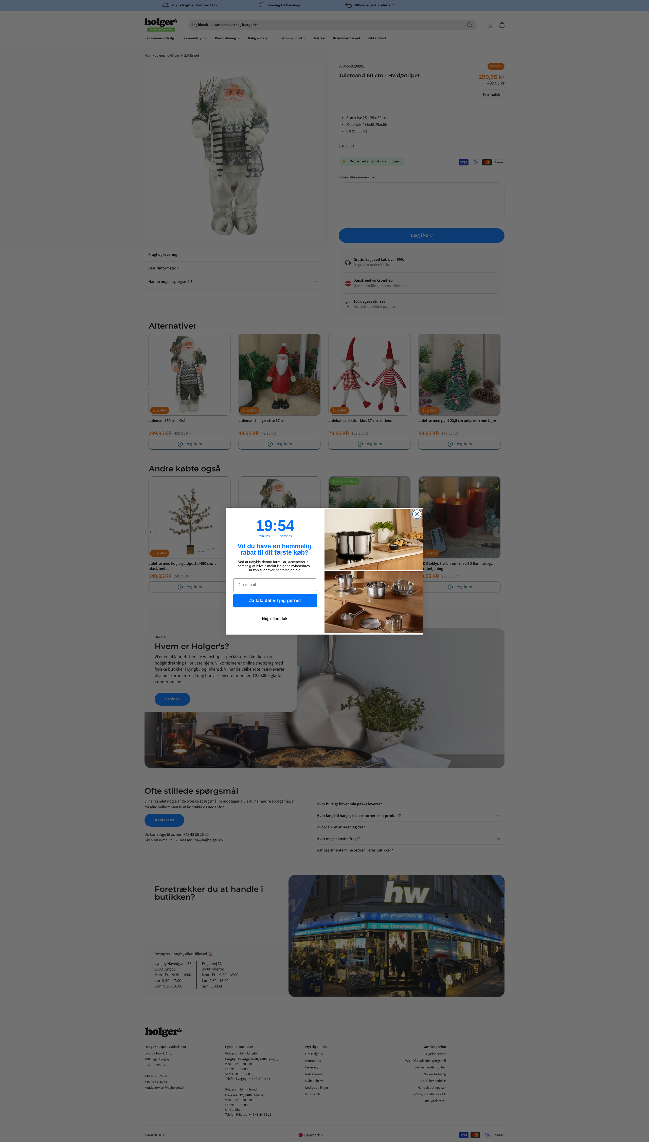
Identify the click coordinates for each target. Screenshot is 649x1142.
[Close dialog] (416, 514)
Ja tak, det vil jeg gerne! (275, 600)
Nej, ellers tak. (275, 619)
